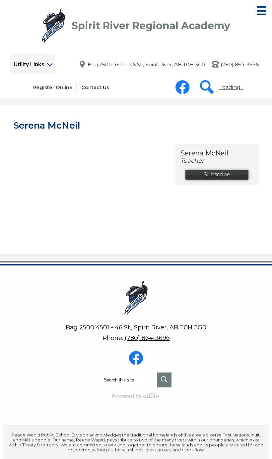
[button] (32, 64)
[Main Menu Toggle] (261, 10)
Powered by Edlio (136, 395)
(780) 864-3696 (240, 64)
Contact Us (95, 87)
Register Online (53, 87)
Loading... (231, 87)
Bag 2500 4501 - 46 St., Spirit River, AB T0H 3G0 (146, 64)
